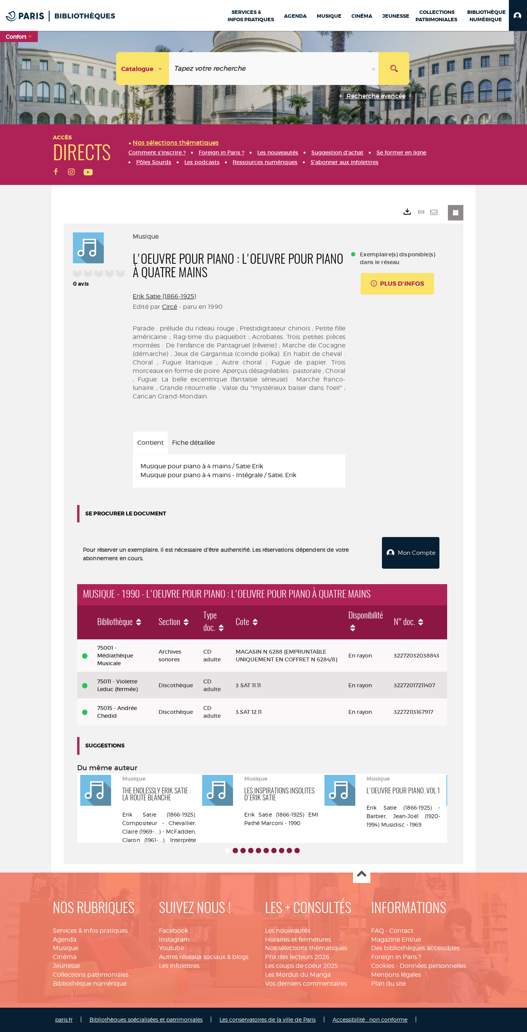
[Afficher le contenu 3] (243, 850)
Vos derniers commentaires (306, 983)
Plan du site (388, 983)
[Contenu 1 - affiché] (227, 850)
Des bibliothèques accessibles (415, 948)
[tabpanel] (239, 471)
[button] (518, 15)
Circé (169, 306)
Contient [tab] (150, 442)
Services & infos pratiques (90, 930)
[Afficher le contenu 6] (266, 850)
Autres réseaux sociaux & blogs (203, 957)
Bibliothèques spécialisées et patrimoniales (146, 1019)
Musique (65, 948)
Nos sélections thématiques (306, 948)
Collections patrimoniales (90, 974)
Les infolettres (179, 965)
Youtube (171, 948)
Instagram (174, 939)
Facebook (173, 930)
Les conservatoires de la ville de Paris (268, 1019)
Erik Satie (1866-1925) (164, 296)
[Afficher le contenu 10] (297, 850)
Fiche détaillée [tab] (193, 442)
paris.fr (64, 1019)
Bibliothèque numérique (90, 983)
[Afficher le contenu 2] (235, 850)
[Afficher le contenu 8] (281, 850)
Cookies (382, 965)
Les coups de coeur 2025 (301, 965)
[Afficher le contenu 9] (289, 850)
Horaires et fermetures (298, 939)
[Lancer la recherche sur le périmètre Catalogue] (393, 68)
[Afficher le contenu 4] (250, 850)
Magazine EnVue (396, 939)
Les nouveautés (287, 930)
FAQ (377, 930)
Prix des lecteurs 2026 (297, 957)
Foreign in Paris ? (396, 957)
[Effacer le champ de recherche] (374, 68)
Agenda (64, 939)
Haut (361, 874)
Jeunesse (66, 965)
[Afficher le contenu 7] (274, 850)
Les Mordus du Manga (298, 974)
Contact (401, 930)
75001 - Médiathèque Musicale (115, 655)
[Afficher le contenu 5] (258, 850)
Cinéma (64, 957)
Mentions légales (396, 974)
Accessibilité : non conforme (370, 1019)
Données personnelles (433, 965)
